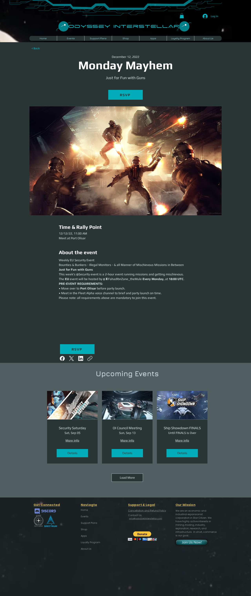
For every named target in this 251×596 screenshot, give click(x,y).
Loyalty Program (90, 542)
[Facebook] (62, 358)
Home (84, 510)
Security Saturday (72, 428)
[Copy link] (89, 358)
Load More (127, 477)
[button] (182, 15)
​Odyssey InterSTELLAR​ (123, 26)
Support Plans (89, 523)
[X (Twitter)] (71, 358)
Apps (84, 536)
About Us (86, 548)
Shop (84, 529)
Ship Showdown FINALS (182, 428)
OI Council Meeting (127, 428)
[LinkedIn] (80, 358)
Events (84, 516)
